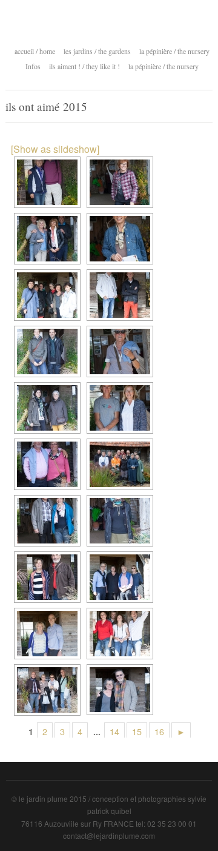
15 (137, 731)
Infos (33, 66)
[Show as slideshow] (55, 149)
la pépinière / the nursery (174, 50)
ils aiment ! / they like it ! (84, 65)
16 (159, 731)
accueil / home (35, 51)
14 (114, 731)
